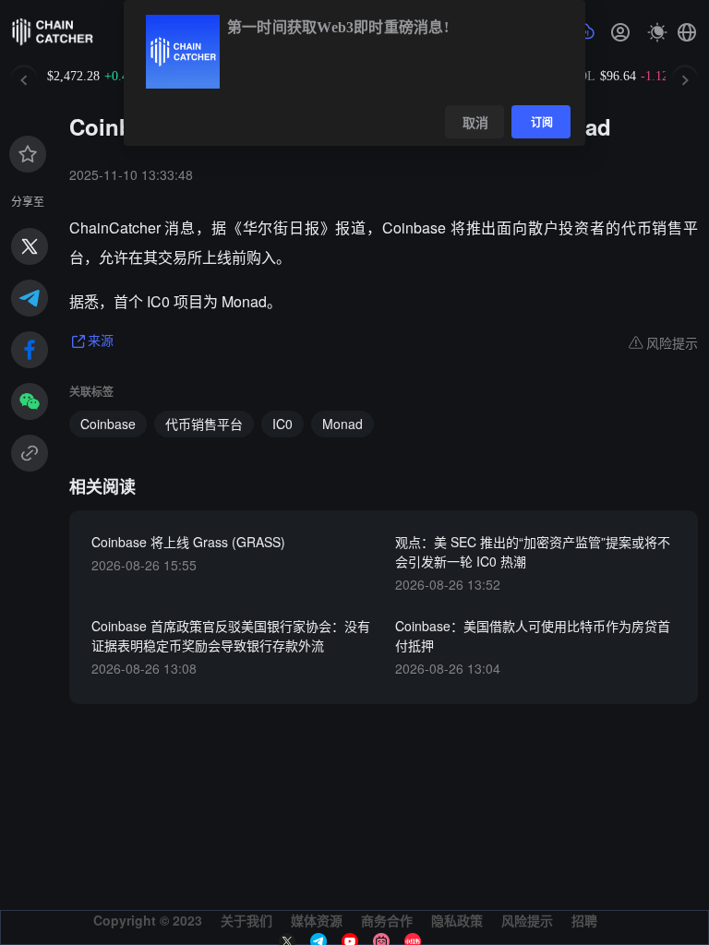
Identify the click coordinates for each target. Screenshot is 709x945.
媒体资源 (316, 920)
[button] (687, 32)
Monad (342, 423)
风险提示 (527, 920)
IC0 (282, 423)
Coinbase (108, 423)
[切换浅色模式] (657, 32)
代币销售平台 (204, 423)
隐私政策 (457, 920)
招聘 (584, 920)
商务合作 (387, 920)
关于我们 (246, 920)
